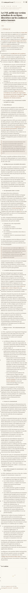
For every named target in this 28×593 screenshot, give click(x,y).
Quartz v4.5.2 (9, 586)
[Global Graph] (26, 568)
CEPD (3, 57)
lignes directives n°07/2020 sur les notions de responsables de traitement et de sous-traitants (15, 92)
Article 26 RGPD (11, 379)
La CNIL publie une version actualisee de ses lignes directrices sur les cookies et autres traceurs (11, 8)
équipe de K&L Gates (11, 556)
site (3, 25)
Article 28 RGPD (11, 381)
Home (2, 6)
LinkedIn (15, 588)
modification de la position (18, 53)
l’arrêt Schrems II (16, 208)
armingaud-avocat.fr (6, 588)
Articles (13, 6)
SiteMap (7, 6)
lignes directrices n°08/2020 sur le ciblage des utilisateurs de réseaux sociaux (15, 96)
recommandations (6, 46)
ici (17, 34)
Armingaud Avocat (8, 2)
